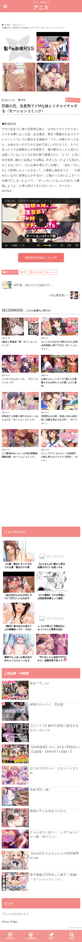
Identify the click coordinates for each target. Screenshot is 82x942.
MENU (10, 938)
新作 (51, 938)
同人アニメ (11, 272)
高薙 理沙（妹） (41, 789)
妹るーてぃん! (39, 683)
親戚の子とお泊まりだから (48, 810)
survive (51, 272)
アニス (41, 7)
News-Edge (9, 921)
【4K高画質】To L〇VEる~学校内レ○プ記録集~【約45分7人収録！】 (55, 749)
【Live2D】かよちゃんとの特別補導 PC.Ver (54, 855)
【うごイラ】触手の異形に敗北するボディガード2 (54, 728)
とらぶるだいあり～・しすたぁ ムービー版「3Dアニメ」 (54, 834)
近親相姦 (37, 272)
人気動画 (31, 938)
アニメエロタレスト (15, 914)
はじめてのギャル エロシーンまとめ (54, 770)
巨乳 (25, 272)
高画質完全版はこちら (39, 257)
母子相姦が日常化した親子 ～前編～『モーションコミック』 (54, 877)
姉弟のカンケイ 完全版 (46, 704)
